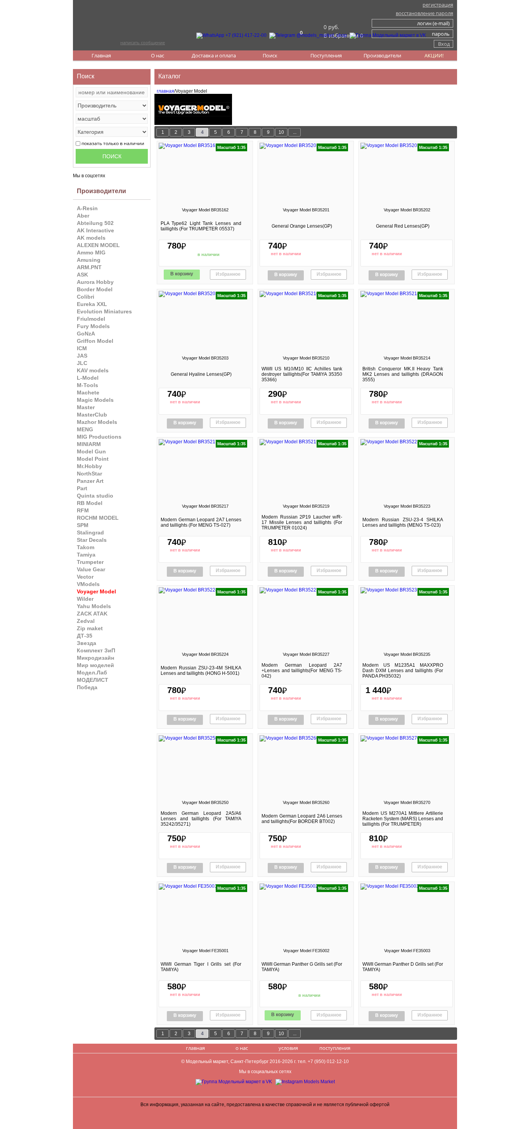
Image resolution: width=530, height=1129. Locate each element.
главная (164, 91)
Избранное (228, 274)
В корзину (181, 274)
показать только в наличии (112, 143)
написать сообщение (142, 42)
